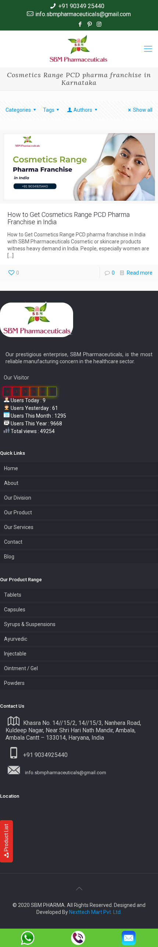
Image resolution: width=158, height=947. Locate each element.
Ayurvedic (15, 639)
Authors (82, 110)
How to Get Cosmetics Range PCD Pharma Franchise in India (68, 218)
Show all (142, 110)
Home (11, 468)
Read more (139, 273)
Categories (18, 110)
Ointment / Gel (21, 668)
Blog (9, 557)
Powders (14, 683)
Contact (13, 542)
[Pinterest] (89, 24)
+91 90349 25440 (81, 6)
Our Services (18, 527)
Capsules (14, 609)
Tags (48, 110)
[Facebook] (80, 24)
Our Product (18, 512)
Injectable (15, 654)
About (11, 483)
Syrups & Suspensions (29, 624)
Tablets (12, 595)
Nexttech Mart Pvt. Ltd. (95, 912)
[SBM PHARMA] (79, 49)
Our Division (17, 498)
